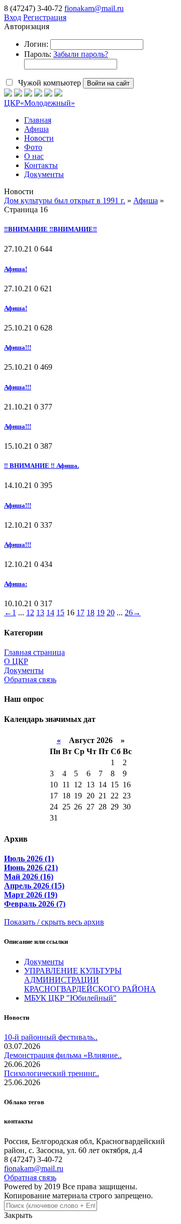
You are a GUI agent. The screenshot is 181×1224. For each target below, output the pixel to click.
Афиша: (15, 584)
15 (60, 612)
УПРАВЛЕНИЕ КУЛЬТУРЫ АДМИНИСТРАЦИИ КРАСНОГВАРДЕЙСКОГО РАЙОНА (90, 979)
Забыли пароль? (80, 54)
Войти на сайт (108, 83)
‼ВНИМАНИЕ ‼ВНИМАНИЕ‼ (50, 229)
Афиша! (15, 269)
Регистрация (44, 17)
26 (129, 612)
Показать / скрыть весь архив (54, 922)
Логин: (36, 44)
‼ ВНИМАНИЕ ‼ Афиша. (41, 465)
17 (80, 612)
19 (101, 612)
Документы (24, 670)
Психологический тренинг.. (51, 1073)
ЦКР (39, 103)
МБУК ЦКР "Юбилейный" (70, 998)
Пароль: (37, 54)
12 (30, 612)
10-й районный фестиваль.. (51, 1037)
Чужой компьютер (48, 82)
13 (40, 612)
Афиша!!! (17, 347)
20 (111, 612)
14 (50, 612)
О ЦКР (16, 661)
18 (90, 612)
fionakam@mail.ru (94, 8)
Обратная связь (30, 679)
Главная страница (34, 652)
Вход (12, 17)
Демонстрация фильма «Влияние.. (63, 1055)
